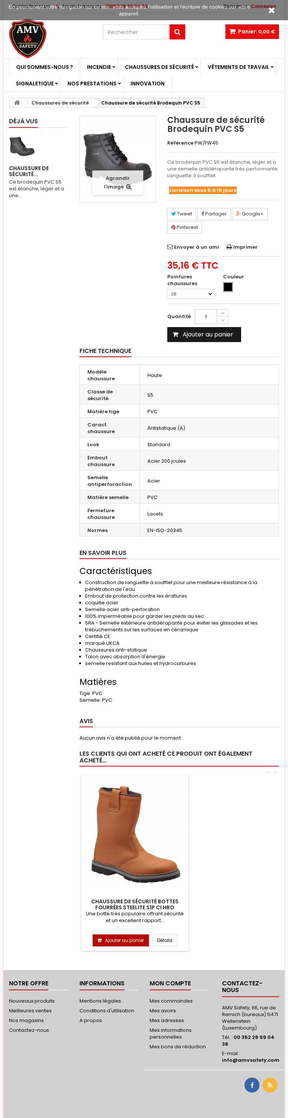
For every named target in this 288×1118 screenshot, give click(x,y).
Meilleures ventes (30, 1010)
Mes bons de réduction (178, 1046)
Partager (215, 213)
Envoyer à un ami (196, 247)
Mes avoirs (163, 1010)
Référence (180, 143)
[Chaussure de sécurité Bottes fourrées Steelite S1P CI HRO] (135, 836)
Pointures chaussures (182, 280)
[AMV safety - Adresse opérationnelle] (50, 38)
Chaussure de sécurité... (29, 171)
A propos (91, 1020)
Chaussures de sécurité (159, 67)
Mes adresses (167, 1020)
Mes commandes (171, 1000)
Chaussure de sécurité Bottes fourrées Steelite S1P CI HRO (134, 904)
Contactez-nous (29, 1030)
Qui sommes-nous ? (44, 67)
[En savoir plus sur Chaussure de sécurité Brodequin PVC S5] (22, 146)
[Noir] (228, 287)
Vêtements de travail (238, 67)
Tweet (184, 213)
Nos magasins (26, 1020)
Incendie (99, 67)
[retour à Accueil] (17, 103)
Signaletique (35, 83)
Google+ (252, 213)
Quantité (179, 316)
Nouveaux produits (32, 1000)
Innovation (147, 83)
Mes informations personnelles (171, 1033)
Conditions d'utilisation (107, 1010)
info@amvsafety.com (250, 1060)
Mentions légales (100, 1000)
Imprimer (245, 247)
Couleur (234, 277)
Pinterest (187, 227)
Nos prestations (92, 83)
